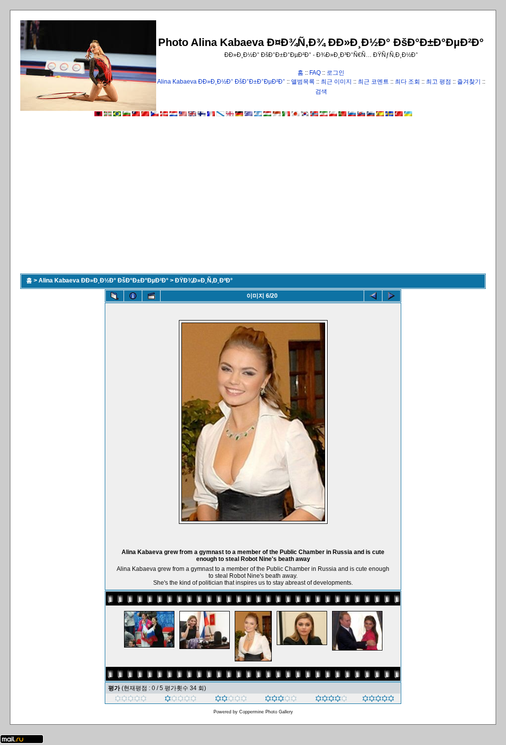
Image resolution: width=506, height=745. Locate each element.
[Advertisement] (253, 199)
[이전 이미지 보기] (373, 295)
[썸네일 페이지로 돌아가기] (115, 295)
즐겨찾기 (469, 81)
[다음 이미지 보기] (391, 295)
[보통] (231, 700)
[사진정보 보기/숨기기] (133, 295)
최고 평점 (438, 81)
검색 (321, 91)
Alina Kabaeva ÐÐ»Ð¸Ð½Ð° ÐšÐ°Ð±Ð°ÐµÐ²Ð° (221, 81)
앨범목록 (303, 81)
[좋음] (281, 700)
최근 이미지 (336, 81)
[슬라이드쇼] (151, 295)
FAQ (315, 72)
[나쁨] (181, 700)
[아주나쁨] (131, 700)
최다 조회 (407, 81)
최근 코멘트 (373, 81)
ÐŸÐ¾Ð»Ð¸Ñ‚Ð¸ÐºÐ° (204, 280)
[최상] (378, 700)
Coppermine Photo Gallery (266, 711)
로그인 (335, 72)
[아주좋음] (331, 700)
